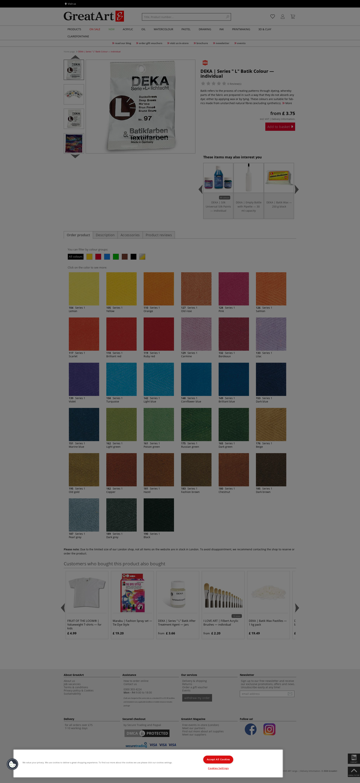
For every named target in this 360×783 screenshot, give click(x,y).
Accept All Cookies (218, 759)
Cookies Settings (218, 768)
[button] (13, 764)
